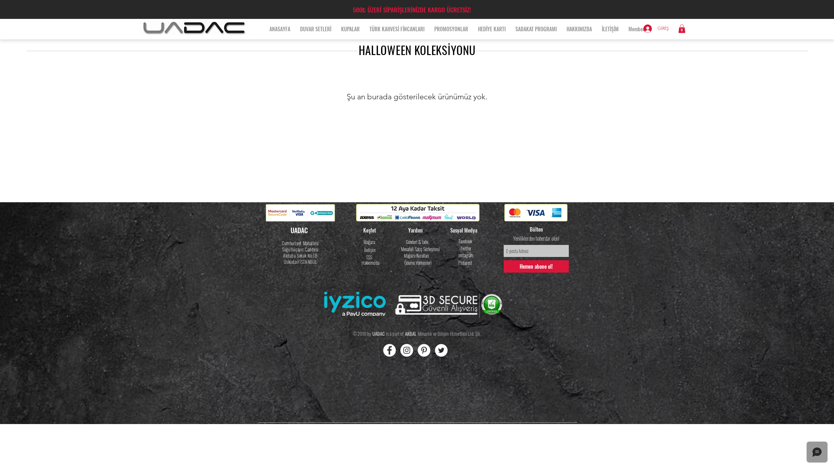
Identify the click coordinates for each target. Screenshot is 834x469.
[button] (681, 28)
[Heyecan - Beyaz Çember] (441, 350)
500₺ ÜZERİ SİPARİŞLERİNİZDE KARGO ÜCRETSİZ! (412, 9)
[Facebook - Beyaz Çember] (389, 350)
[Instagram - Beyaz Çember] (406, 350)
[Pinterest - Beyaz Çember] (424, 350)
